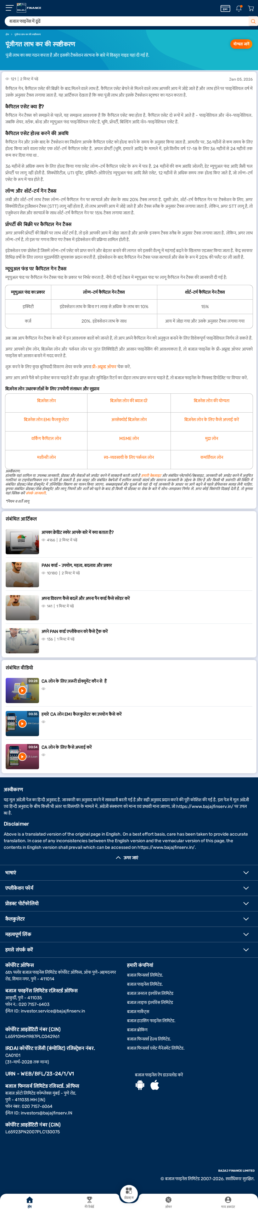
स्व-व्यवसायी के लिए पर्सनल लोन (129, 457)
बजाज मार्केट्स (138, 1011)
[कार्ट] (250, 9)
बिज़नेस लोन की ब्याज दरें (129, 400)
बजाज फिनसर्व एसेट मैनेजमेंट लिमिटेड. (156, 1048)
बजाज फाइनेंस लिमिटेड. (145, 984)
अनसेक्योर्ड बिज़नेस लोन (129, 419)
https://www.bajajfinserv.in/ (204, 806)
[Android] (140, 1086)
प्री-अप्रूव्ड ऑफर (104, 366)
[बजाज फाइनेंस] (29, 8)
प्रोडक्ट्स (128, 1198)
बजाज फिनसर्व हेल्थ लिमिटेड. (149, 1039)
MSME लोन (129, 438)
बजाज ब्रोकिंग (137, 1030)
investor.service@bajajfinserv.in (53, 1011)
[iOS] (155, 1086)
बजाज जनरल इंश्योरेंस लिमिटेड (150, 993)
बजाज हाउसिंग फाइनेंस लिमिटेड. (151, 1020)
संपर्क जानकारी (36, 493)
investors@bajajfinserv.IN (46, 1113)
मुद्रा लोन (211, 438)
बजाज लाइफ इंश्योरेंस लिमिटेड (150, 1002)
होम (30, 1207)
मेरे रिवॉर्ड (89, 1207)
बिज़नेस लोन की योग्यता (211, 400)
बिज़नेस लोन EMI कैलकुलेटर (46, 419)
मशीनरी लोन (46, 457)
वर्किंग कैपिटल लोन (46, 438)
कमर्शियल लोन (211, 457)
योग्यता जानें (241, 44)
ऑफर (168, 1207)
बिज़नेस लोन (46, 400)
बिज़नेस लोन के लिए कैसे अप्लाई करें (211, 419)
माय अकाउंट (228, 1207)
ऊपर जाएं (131, 857)
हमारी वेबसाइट (151, 475)
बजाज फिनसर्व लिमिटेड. (145, 975)
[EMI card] (225, 8)
